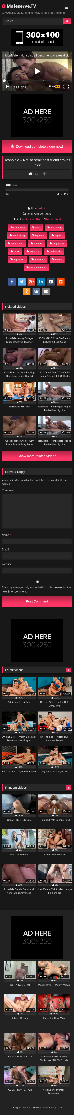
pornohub (39, 259)
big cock (39, 235)
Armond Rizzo (34, 219)
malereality (56, 251)
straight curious (37, 267)
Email (6, 549)
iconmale (34, 251)
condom (38, 243)
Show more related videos (37, 456)
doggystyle (59, 243)
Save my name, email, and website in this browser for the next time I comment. (36, 589)
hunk (16, 251)
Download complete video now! (39, 146)
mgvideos (18, 259)
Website (7, 564)
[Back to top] (63, 1104)
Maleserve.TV (21, 6)
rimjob (58, 259)
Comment (8, 490)
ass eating (56, 227)
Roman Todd (53, 219)
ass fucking (19, 235)
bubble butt (17, 243)
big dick (59, 235)
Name (6, 534)
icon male (19, 227)
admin (42, 208)
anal (37, 227)
